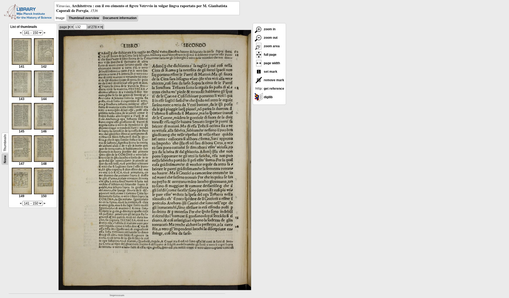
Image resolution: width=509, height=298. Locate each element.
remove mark (273, 80)
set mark (270, 72)
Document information (120, 18)
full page (270, 55)
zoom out (270, 38)
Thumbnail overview (84, 18)
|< (69, 27)
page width (271, 63)
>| (101, 27)
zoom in (269, 29)
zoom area (271, 46)
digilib (268, 97)
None (5, 159)
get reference (273, 88)
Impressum (117, 295)
